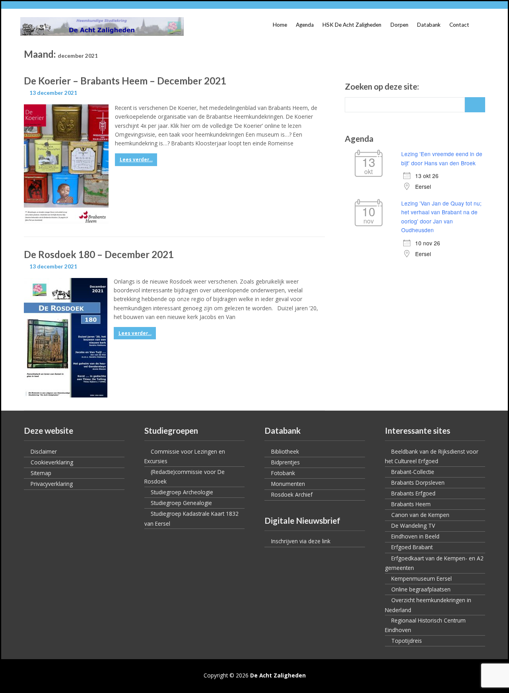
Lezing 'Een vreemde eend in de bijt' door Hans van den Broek (441, 158)
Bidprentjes (285, 462)
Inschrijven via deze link (300, 541)
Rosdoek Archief (292, 494)
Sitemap (41, 473)
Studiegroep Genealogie (181, 503)
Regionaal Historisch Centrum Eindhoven (425, 625)
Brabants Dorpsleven (418, 482)
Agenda (305, 25)
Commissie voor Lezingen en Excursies (184, 456)
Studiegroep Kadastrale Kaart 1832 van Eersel (191, 518)
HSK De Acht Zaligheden (351, 25)
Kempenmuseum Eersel (421, 578)
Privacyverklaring (52, 483)
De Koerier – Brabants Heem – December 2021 (125, 80)
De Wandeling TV (413, 525)
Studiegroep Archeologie (182, 492)
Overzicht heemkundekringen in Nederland (428, 605)
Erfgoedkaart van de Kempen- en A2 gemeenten (434, 563)
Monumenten (288, 483)
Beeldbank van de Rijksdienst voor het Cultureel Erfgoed (431, 456)
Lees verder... (136, 159)
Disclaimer (44, 451)
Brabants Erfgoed (413, 493)
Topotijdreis (406, 640)
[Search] (475, 104)
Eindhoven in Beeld (415, 536)
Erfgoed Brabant (412, 547)
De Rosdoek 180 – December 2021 (99, 254)
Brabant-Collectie (412, 472)
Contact (459, 25)
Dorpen (399, 25)
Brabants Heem (411, 504)
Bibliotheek (285, 451)
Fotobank (283, 473)
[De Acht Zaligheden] (102, 26)
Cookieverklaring (52, 462)
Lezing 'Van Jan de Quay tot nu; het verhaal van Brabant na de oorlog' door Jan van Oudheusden (441, 216)
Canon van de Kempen (420, 515)
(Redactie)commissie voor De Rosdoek (184, 476)
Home (280, 25)
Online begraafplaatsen (421, 589)
